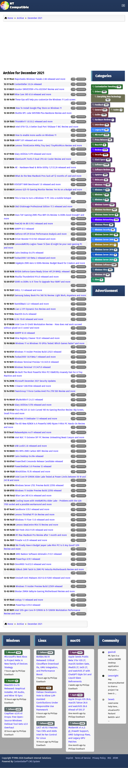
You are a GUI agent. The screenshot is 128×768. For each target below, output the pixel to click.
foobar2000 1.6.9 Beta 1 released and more (35, 356)
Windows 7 (101, 194)
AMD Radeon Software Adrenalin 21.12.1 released (39, 554)
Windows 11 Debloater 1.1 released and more (36, 418)
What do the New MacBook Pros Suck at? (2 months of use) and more (48, 175)
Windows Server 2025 (105, 260)
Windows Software (105, 265)
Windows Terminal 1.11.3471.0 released (33, 367)
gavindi (112, 652)
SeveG (111, 699)
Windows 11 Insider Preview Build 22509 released (39, 586)
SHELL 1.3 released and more (28, 290)
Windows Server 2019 (105, 249)
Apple (77, 652)
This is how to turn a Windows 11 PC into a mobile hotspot (43, 198)
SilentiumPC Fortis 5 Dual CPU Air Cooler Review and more (43, 159)
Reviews (100, 150)
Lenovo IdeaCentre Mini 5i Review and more (37, 524)
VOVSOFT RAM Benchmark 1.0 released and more (37, 184)
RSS (109, 758)
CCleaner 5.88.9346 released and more (33, 386)
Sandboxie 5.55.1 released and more (32, 509)
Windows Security (104, 230)
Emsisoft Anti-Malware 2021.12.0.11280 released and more (42, 577)
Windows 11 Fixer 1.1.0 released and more (34, 519)
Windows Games (103, 204)
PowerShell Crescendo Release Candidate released (39, 461)
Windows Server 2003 (105, 234)
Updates (100, 175)
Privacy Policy (99, 758)
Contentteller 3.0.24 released (28, 84)
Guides (117, 110)
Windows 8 (101, 199)
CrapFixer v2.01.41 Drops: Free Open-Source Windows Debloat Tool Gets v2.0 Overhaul (16, 720)
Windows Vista (103, 270)
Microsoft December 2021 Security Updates (35, 381)
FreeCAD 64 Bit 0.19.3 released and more (34, 223)
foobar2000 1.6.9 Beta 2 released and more (35, 257)
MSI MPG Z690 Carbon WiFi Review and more (36, 451)
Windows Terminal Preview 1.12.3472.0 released (36, 362)
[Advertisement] (64, 45)
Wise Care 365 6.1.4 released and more (33, 495)
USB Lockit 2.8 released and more (31, 445)
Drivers (100, 91)
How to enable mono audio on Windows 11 (35, 135)
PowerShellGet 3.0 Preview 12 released (33, 466)
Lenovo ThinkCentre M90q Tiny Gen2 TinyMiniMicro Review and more (48, 145)
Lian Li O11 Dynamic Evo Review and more (35, 309)
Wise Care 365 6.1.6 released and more (33, 94)
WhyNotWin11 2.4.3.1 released (29, 399)
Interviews (101, 125)
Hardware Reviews (103, 120)
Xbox (98, 279)
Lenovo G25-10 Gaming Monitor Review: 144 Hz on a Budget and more (48, 189)
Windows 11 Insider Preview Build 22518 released (38, 490)
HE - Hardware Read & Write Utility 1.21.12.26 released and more (45, 167)
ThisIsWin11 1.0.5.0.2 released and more (33, 121)
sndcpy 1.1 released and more (29, 599)
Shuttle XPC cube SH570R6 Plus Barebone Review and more (43, 113)
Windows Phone (103, 225)
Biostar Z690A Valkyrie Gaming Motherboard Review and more (45, 591)
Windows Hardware (105, 209)
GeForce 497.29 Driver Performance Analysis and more (40, 233)
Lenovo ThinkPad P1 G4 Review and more (34, 514)
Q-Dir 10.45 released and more (28, 319)
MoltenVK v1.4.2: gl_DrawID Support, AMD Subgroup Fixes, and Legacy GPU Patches (79, 734)
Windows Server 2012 (104, 244)
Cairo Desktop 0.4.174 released (29, 252)
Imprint (69, 758)
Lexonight (113, 675)
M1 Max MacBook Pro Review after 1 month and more (41, 535)
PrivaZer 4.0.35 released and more (31, 540)
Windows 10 (101, 185)
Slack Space (102, 159)
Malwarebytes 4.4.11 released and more (32, 432)
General (100, 110)
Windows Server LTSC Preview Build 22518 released (39, 485)
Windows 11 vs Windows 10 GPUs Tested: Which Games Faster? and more (49, 343)
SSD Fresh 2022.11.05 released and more (34, 529)
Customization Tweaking (107, 86)
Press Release (102, 140)
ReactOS (99, 145)
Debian (45, 688)
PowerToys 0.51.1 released (28, 559)
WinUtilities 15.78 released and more (32, 471)
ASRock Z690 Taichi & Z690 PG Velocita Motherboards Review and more (49, 569)
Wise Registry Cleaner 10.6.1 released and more (37, 338)
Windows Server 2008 (105, 239)
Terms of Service (83, 758)
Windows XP (101, 274)
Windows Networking (106, 220)
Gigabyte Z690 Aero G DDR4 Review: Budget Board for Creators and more (50, 263)
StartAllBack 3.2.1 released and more (31, 303)
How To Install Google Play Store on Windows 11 (39, 108)
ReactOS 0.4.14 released (25, 314)
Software (101, 165)
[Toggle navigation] (123, 5)
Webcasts (100, 180)
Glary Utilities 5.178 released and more (33, 404)
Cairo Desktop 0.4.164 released (29, 456)
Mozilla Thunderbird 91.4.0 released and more (37, 276)
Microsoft (101, 135)
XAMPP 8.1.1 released (24, 228)
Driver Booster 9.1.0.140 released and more (35, 239)
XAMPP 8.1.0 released (25, 333)
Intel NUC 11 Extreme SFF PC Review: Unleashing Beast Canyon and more (49, 437)
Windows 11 (101, 190)
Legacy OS (101, 130)
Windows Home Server (105, 215)
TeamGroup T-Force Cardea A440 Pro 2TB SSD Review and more (45, 391)
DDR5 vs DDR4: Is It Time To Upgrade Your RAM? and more (42, 281)
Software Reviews (103, 170)
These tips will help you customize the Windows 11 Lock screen (45, 99)
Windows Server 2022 (105, 254)
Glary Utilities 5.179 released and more (33, 154)
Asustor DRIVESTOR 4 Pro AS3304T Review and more (39, 89)
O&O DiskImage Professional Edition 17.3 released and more (43, 206)
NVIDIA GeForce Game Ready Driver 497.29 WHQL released (42, 271)
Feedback (101, 105)
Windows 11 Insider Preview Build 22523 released (38, 351)
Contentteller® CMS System (27, 761)
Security (100, 154)
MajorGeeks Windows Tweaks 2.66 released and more (40, 79)
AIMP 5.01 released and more (29, 140)
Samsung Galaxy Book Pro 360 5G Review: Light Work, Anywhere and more (50, 295)
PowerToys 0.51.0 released (28, 605)
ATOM (115, 758)
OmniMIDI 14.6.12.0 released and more (33, 564)
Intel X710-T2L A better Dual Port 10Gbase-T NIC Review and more (46, 126)
